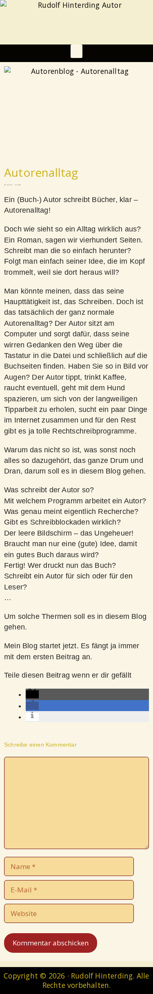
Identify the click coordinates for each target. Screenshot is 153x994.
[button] (76, 51)
